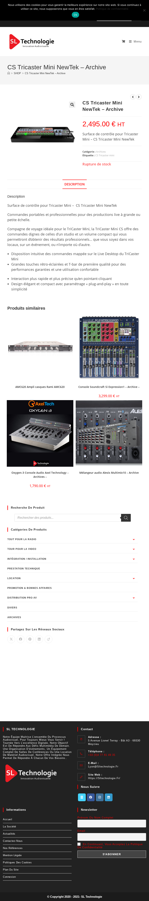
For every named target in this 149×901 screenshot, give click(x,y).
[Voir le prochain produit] (139, 97)
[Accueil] (8, 73)
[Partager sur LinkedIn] (39, 639)
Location (14, 578)
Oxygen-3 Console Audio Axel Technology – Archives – (40, 475)
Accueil (7, 819)
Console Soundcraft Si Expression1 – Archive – (108, 387)
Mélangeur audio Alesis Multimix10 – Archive (109, 472)
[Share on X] (11, 639)
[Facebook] (91, 797)
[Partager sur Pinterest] (30, 639)
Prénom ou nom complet (95, 817)
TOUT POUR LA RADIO (21, 539)
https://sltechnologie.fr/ (104, 778)
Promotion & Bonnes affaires (29, 588)
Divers (12, 607)
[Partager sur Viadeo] (48, 639)
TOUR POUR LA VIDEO (21, 549)
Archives (101, 151)
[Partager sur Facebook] (20, 639)
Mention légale (12, 855)
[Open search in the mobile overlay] (72, 518)
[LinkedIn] (109, 797)
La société (9, 826)
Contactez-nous (13, 840)
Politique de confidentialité (112, 8)
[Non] (144, 10)
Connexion (9, 876)
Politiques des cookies (17, 862)
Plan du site (10, 869)
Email (81, 830)
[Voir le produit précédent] (133, 97)
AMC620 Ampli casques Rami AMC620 (40, 387)
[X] (82, 797)
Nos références (13, 848)
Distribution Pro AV (22, 597)
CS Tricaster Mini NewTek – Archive (45, 73)
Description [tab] (74, 184)
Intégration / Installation (26, 559)
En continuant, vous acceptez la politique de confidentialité (110, 846)
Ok (75, 14)
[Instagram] (100, 797)
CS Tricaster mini (104, 155)
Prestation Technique (23, 568)
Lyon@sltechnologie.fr (103, 766)
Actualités (9, 833)
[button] (72, 105)
